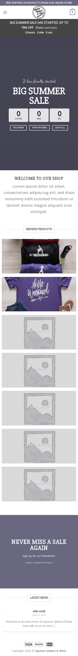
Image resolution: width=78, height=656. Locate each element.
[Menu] (5, 12)
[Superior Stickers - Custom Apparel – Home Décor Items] (39, 12)
